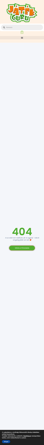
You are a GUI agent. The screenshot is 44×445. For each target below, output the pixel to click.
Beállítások (27, 436)
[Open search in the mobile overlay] (22, 27)
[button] (22, 37)
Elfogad (6, 441)
